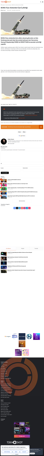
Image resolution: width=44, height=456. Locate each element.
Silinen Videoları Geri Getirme (6, 387)
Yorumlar (36, 248)
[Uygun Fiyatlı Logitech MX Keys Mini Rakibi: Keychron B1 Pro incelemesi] (4, 197)
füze (24, 132)
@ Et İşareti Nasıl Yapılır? (5, 397)
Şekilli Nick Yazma (4, 373)
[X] (9, 143)
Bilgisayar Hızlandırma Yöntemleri (6, 392)
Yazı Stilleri (3, 366)
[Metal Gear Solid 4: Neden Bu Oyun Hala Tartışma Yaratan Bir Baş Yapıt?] (4, 271)
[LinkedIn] (11, 143)
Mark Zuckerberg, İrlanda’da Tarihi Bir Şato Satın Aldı (18, 257)
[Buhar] (13, 143)
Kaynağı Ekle (32, 453)
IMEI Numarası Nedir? (4, 409)
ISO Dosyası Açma (4, 390)
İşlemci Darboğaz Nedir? (5, 406)
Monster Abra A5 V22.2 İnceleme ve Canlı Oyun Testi (18, 183)
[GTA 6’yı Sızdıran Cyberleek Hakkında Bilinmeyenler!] (4, 263)
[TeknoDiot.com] (6, 2)
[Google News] (22, 136)
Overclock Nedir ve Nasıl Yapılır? (6, 414)
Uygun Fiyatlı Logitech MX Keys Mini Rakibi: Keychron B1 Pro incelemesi (21, 195)
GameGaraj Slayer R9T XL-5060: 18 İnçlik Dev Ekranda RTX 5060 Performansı (22, 191)
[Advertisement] (22, 60)
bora (20, 132)
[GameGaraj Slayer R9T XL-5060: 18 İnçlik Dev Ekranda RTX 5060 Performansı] (4, 193)
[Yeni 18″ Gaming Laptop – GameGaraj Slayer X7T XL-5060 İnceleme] (4, 189)
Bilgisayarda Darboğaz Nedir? (6, 411)
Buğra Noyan (4, 10)
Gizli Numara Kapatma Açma (6, 385)
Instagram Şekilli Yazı (4, 376)
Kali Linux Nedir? (3, 416)
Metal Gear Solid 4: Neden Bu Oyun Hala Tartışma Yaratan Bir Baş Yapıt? (21, 270)
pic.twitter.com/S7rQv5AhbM (31, 115)
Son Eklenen (8, 248)
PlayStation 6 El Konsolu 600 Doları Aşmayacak (17, 266)
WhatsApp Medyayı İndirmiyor (6, 395)
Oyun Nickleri (3, 368)
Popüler (22, 248)
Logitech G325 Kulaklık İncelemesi (14, 179)
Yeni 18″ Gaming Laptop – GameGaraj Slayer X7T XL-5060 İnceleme (20, 187)
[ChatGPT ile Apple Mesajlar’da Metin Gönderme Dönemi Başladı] (4, 254)
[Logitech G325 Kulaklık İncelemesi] (4, 180)
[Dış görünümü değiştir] (40, 2)
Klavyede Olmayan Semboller (6, 378)
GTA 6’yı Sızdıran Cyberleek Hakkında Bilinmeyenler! (18, 261)
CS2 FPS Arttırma (4, 371)
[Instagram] (12, 143)
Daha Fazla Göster (22, 200)
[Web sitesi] (8, 143)
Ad (1, 163)
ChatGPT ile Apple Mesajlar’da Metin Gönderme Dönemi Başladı (20, 252)
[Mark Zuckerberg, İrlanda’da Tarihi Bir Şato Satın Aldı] (4, 259)
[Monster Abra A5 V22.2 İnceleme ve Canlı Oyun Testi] (4, 184)
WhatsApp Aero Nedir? (5, 404)
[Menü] (42, 2)
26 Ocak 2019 (22, 118)
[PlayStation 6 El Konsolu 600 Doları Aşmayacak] (4, 267)
